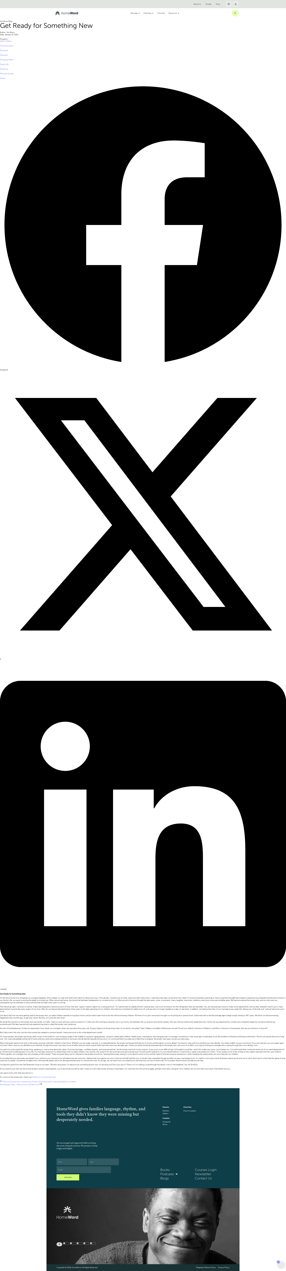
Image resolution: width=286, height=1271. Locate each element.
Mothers (166, 1111)
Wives (165, 1124)
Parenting (4, 69)
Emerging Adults (6, 60)
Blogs (164, 1178)
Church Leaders (189, 1111)
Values (2, 78)
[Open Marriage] (139, 13)
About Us (197, 4)
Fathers (165, 1113)
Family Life (4, 64)
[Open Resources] (178, 13)
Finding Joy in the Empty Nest (44, 1077)
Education (4, 55)
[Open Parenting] (153, 13)
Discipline (4, 50)
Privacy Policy (223, 1267)
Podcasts (167, 1174)
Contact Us (203, 1178)
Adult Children (6, 41)
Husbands (166, 1122)
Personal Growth (7, 74)
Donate (208, 4)
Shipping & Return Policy (206, 1267)
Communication (6, 46)
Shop (218, 4)
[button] (143, 226)
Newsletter (203, 1174)
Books (165, 1170)
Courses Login (206, 1170)
